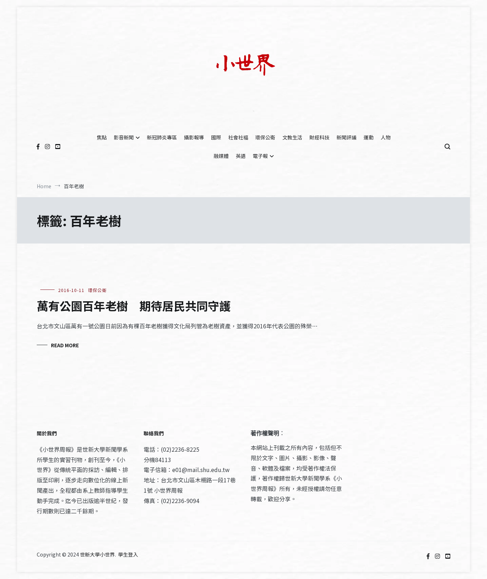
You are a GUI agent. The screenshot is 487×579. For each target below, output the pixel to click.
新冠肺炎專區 (162, 137)
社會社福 (238, 137)
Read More (65, 345)
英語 (241, 155)
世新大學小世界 (97, 554)
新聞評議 (347, 137)
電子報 (260, 155)
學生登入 (128, 554)
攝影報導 (194, 137)
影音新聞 (124, 137)
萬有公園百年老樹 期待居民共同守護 (134, 305)
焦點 (102, 137)
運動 (369, 137)
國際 (216, 137)
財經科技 (319, 137)
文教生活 (292, 137)
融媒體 (221, 155)
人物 (386, 137)
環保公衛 (265, 137)
